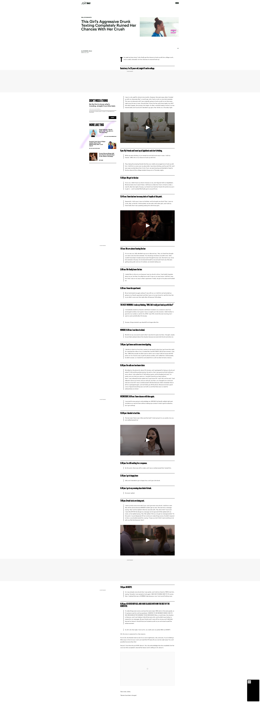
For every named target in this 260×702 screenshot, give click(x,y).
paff (178, 48)
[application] (147, 127)
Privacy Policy (91, 112)
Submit (112, 117)
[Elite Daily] (86, 3)
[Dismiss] (258, 681)
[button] (147, 127)
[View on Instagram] (147, 668)
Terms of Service (110, 111)
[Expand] (249, 681)
